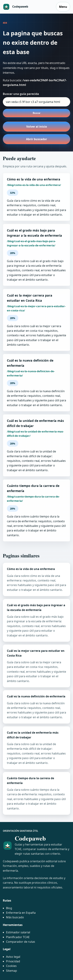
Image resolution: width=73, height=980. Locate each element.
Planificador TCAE (18, 937)
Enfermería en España (21, 913)
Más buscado (15, 917)
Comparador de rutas (20, 942)
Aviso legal (13, 957)
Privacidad (13, 961)
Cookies (11, 966)
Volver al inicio (36, 126)
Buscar (36, 113)
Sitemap (11, 971)
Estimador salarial (18, 932)
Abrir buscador (36, 139)
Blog (9, 908)
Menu (63, 7)
